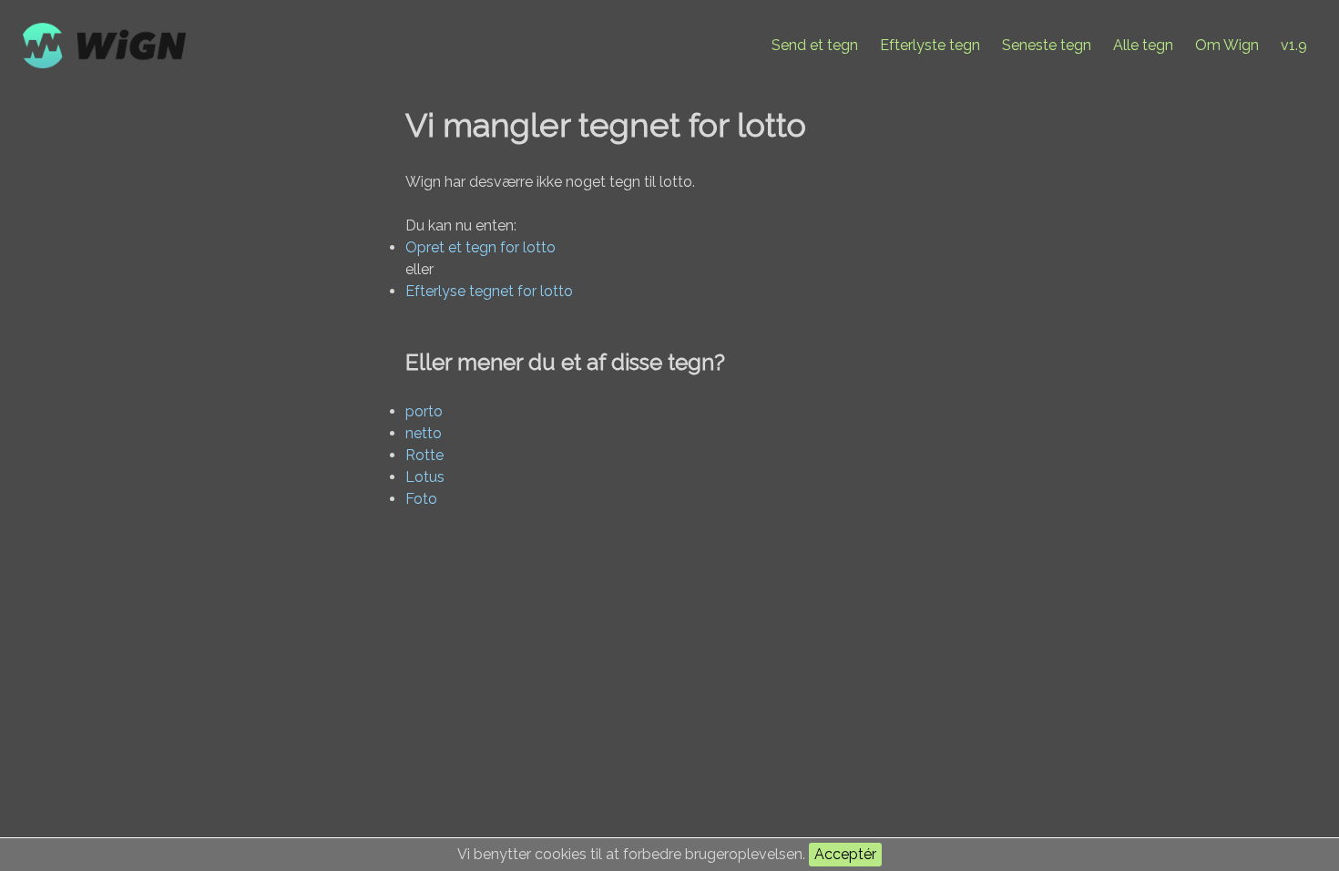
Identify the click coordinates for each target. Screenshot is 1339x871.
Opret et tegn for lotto (480, 247)
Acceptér (845, 854)
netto (423, 433)
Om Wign (1227, 45)
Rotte (424, 455)
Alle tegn (1143, 45)
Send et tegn (815, 45)
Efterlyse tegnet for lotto (489, 291)
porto (424, 411)
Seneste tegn (1046, 45)
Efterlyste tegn (930, 45)
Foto (421, 498)
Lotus (425, 477)
